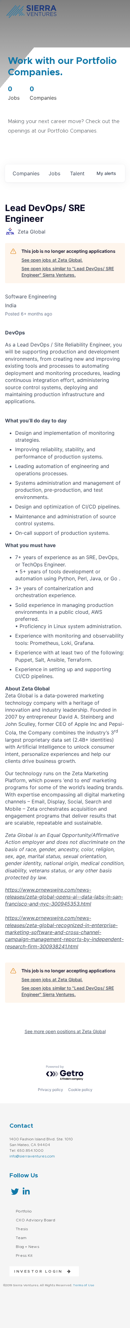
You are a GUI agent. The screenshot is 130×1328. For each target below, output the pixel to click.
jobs (54, 173)
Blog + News (27, 1247)
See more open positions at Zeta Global (65, 1031)
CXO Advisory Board (36, 1220)
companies (26, 173)
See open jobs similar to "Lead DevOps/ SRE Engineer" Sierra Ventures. (67, 271)
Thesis (22, 1229)
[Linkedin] (26, 1191)
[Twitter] (15, 1191)
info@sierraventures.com (32, 1156)
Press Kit (24, 1255)
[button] (40, 1271)
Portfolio (24, 1211)
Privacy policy (50, 1089)
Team (21, 1238)
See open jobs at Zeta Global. (52, 260)
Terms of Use (83, 1285)
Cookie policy (80, 1089)
